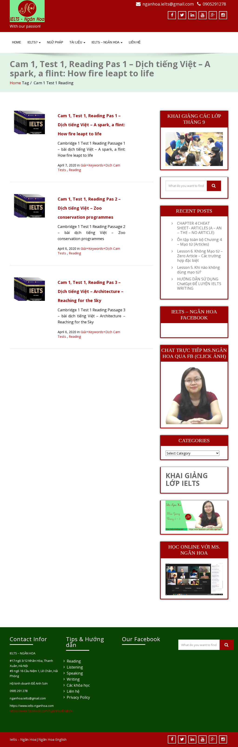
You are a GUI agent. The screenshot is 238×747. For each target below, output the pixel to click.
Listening (75, 667)
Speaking (75, 673)
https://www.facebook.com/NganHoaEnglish (41, 711)
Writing (73, 679)
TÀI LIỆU (76, 42)
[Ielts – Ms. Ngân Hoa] (63, 11)
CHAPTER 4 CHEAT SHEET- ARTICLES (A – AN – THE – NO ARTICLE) (199, 228)
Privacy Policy (78, 697)
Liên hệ (73, 691)
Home (16, 42)
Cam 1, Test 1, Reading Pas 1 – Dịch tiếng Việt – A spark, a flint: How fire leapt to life (91, 124)
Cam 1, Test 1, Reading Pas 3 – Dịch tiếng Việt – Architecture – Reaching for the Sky (90, 291)
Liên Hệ (135, 42)
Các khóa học (78, 685)
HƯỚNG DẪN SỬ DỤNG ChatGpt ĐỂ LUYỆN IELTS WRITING (199, 284)
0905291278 (214, 4)
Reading (75, 170)
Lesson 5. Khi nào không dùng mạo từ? (198, 269)
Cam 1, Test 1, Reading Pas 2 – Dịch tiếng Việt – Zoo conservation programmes (89, 208)
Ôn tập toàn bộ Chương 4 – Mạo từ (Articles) (199, 242)
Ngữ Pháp (55, 42)
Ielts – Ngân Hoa (106, 42)
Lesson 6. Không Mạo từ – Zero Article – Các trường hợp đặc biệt (200, 256)
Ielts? (32, 42)
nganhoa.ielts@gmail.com (168, 4)
